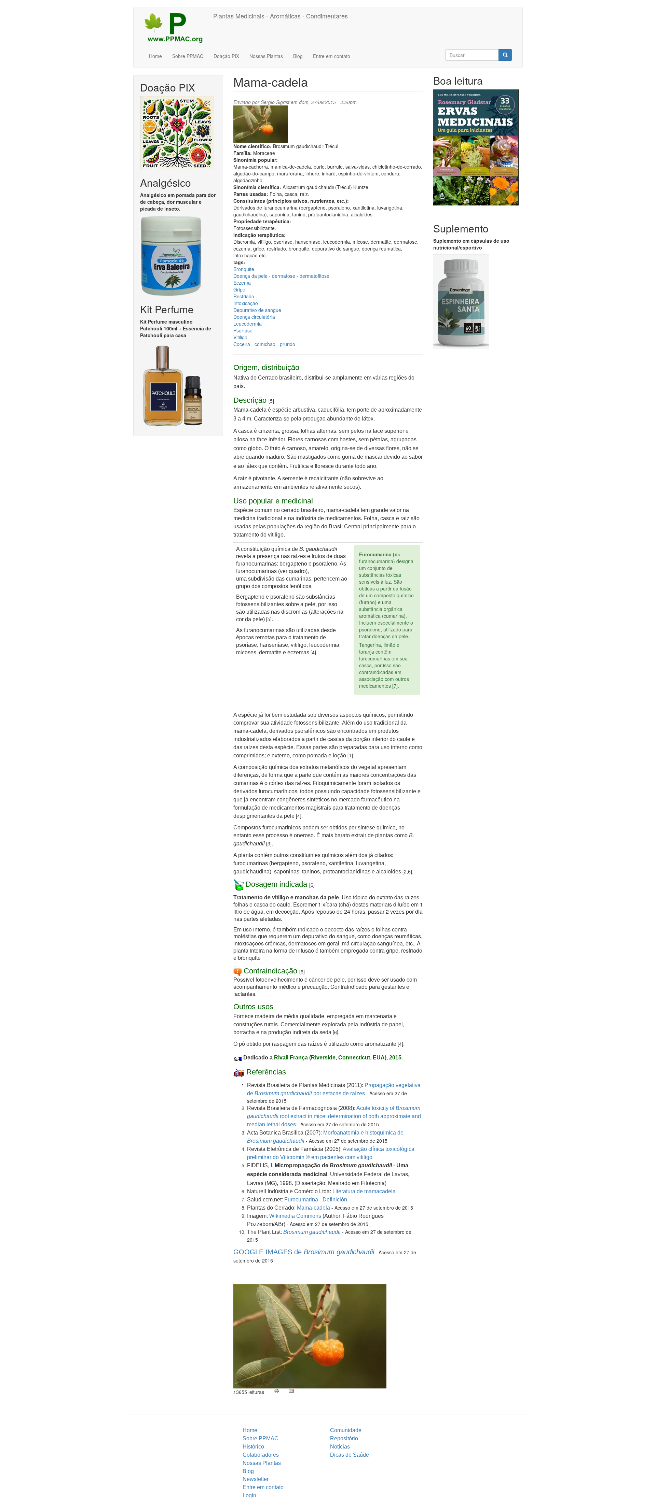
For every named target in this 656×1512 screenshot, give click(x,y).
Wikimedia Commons (295, 1216)
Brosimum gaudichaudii (312, 1232)
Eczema (242, 282)
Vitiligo (240, 337)
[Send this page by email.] (291, 1391)
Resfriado (243, 296)
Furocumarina (301, 1199)
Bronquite (243, 269)
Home (155, 56)
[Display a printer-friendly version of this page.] (276, 1391)
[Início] (176, 27)
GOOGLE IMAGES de (303, 1252)
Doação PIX (226, 56)
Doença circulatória (254, 316)
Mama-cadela (313, 1208)
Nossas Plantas (266, 56)
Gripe (239, 289)
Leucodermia (247, 323)
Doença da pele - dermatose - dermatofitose (281, 275)
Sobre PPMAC (187, 56)
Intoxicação (245, 303)
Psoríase (242, 330)
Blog (298, 56)
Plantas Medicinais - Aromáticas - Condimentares (280, 15)
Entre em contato (331, 56)
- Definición (333, 1199)
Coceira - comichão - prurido (264, 344)
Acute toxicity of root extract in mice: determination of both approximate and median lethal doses (334, 1116)
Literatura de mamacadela (364, 1191)
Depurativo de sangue (257, 309)
